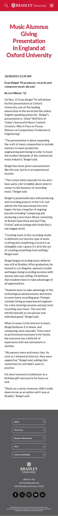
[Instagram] (29, 495)
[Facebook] (15, 495)
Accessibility (31, 507)
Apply (16, 422)
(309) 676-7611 (29, 479)
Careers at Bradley (22, 455)
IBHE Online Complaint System (33, 510)
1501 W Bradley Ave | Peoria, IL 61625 (29, 486)
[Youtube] (36, 495)
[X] (22, 495)
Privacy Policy (40, 507)
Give (16, 446)
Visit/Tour (18, 430)
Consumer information (31, 509)
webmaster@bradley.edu (29, 483)
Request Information (23, 438)
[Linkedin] (42, 495)
